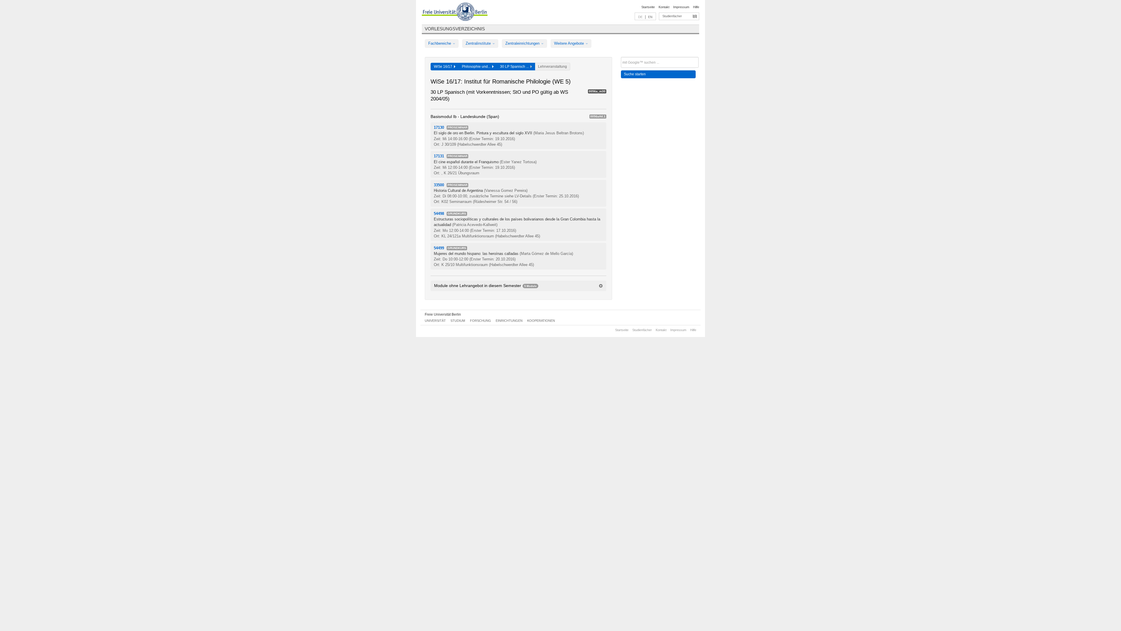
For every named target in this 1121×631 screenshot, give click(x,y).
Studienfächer (672, 16)
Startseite (648, 7)
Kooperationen (541, 320)
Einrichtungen (509, 320)
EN (650, 17)
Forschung (480, 320)
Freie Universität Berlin (443, 314)
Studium (457, 320)
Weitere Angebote (569, 43)
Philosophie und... (477, 66)
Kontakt (664, 7)
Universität (435, 320)
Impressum (681, 7)
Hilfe (696, 7)
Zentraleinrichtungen (523, 43)
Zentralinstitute (479, 43)
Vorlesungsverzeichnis (455, 28)
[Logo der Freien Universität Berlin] (455, 12)
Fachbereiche (440, 43)
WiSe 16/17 (444, 66)
